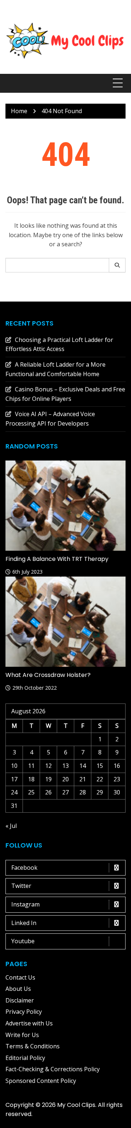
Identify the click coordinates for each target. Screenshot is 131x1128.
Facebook (24, 868)
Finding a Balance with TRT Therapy (56, 559)
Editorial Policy (25, 1058)
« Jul (11, 826)
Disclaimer (19, 1000)
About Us (18, 989)
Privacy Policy (23, 1012)
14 (82, 766)
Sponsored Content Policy (40, 1081)
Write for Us (22, 1035)
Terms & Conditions (32, 1046)
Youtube (23, 941)
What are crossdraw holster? (48, 675)
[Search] (117, 265)
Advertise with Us (29, 1023)
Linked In (23, 923)
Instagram (25, 904)
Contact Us (20, 977)
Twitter (21, 886)
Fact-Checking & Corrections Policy (52, 1069)
